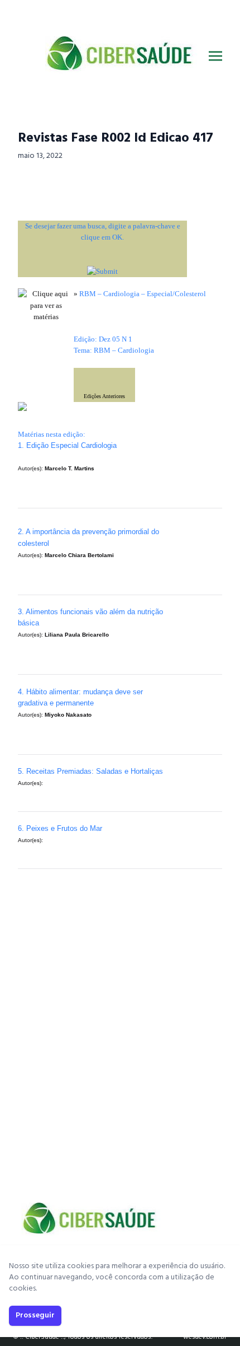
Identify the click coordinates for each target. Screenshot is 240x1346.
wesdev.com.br (205, 1337)
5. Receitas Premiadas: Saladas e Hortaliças (90, 771)
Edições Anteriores (104, 396)
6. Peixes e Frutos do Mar (60, 828)
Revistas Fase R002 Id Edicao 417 (115, 138)
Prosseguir (35, 1315)
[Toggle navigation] (215, 56)
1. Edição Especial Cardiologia (67, 445)
